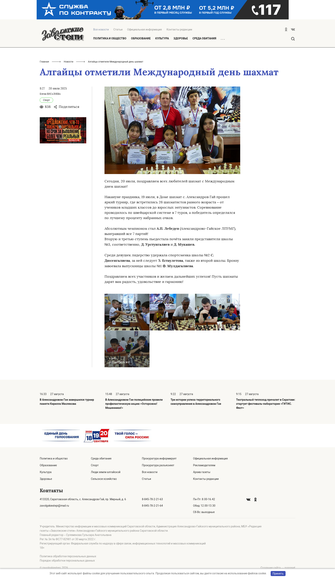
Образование (141, 38)
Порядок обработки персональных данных (67, 560)
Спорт (95, 465)
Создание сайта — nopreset (278, 567)
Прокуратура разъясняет (158, 465)
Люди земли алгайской (105, 472)
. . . (223, 38)
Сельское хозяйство (104, 478)
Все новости (149, 472)
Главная (44, 61)
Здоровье (181, 38)
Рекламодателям (204, 465)
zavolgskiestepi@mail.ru (54, 505)
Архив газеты (201, 472)
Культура (162, 38)
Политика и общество (109, 38)
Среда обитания (204, 38)
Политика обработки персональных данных (68, 556)
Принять (278, 573)
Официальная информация (144, 29)
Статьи (118, 29)
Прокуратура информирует (159, 458)
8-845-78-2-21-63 (152, 499)
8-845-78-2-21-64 (152, 505)
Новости (68, 61)
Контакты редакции (179, 29)
